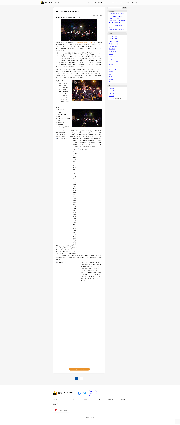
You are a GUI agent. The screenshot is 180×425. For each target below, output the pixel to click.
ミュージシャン (113, 66)
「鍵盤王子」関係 (113, 41)
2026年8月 (111, 88)
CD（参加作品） (113, 46)
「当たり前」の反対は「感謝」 (117, 14)
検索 (124, 7)
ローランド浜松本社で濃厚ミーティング (117, 26)
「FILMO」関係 (113, 36)
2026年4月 (111, 93)
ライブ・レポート (113, 69)
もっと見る (116, 98)
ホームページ (56, 399)
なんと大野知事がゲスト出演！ (117, 30)
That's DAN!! (112, 49)
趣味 (110, 82)
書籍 (110, 74)
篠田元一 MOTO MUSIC (52, 2)
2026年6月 (111, 91)
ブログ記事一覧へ (79, 369)
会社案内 (128, 2)
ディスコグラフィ (112, 2)
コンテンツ (121, 2)
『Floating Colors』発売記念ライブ (84, 42)
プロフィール (90, 2)
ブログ (99, 399)
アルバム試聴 (112, 51)
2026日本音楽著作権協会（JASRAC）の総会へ (115, 17)
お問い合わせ (135, 2)
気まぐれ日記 (112, 79)
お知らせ (111, 54)
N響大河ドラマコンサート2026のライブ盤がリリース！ (117, 22)
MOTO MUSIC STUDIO (101, 2)
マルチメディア (113, 64)
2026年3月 (111, 96)
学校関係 (111, 72)
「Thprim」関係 (113, 39)
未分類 (110, 77)
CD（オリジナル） (113, 44)
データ (110, 59)
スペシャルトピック (114, 56)
